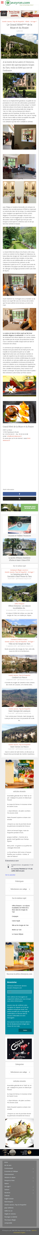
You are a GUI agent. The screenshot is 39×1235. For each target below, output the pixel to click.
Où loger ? (33, 21)
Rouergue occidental (10, 1217)
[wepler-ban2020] (19, 1133)
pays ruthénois (8, 1208)
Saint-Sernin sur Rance (19, 747)
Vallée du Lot (8, 1211)
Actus (6, 1162)
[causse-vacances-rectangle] (19, 507)
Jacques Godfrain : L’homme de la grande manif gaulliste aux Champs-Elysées (18, 839)
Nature (6, 1183)
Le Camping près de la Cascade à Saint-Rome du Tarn (19, 575)
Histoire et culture (9, 1177)
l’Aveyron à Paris (9, 1180)
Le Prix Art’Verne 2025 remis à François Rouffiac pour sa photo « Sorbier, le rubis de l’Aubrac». (19, 854)
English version (9, 1199)
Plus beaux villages (10, 1220)
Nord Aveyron (8, 1202)
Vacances (7, 1192)
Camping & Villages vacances (19, 570)
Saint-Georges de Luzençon (19, 711)
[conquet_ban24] (19, 14)
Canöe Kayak (16, 921)
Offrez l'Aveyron (19, 603)
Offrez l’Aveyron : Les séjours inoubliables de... (19, 607)
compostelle (8, 1223)
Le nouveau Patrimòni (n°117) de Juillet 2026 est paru (22, 870)
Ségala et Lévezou (10, 1214)
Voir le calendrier (10, 875)
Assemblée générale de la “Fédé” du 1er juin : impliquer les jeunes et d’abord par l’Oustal (19, 798)
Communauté (8, 1168)
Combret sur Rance (19, 677)
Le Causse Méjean (17, 934)
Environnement (9, 1174)
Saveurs (6, 1189)
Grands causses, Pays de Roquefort (13, 21)
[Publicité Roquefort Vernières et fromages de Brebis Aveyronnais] (19, 1152)
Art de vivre (7, 1165)
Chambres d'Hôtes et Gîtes (19, 639)
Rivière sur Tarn (16, 930)
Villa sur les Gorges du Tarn (19, 644)
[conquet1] (19, 1049)
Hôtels (27, 21)
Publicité (7, 1195)
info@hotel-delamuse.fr (14, 436)
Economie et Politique (11, 1171)
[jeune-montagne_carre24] (19, 774)
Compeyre (15, 916)
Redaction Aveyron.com (24, 578)
